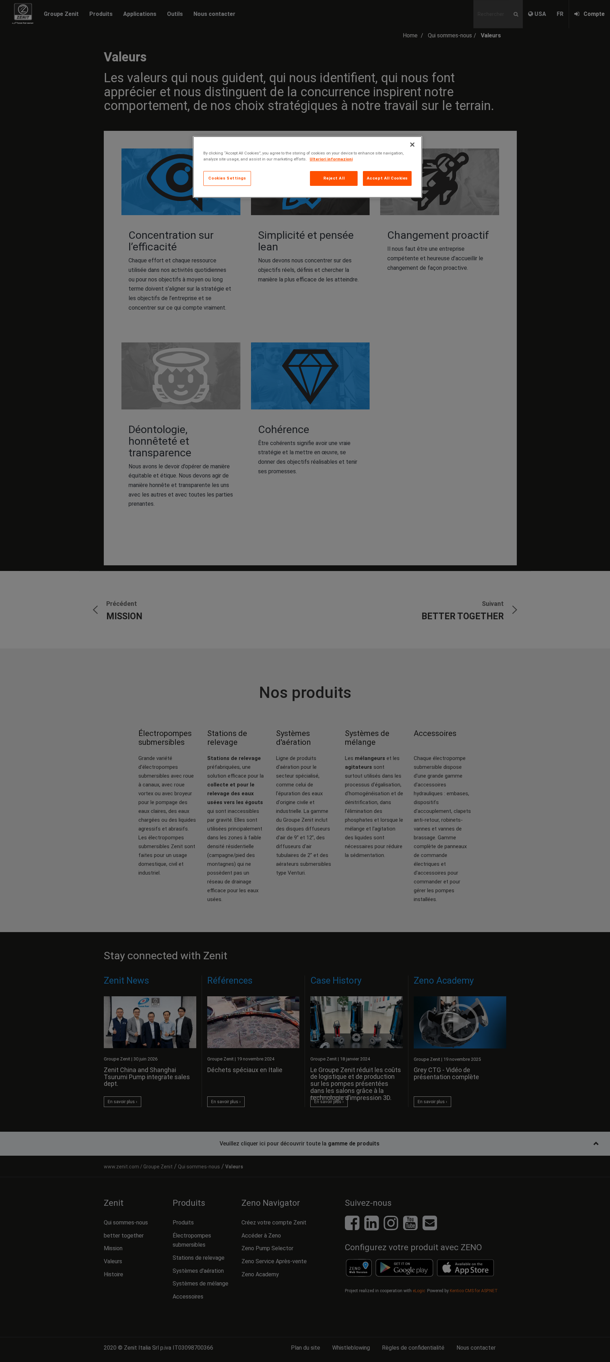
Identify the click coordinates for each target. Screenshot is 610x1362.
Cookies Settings (227, 178)
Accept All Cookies (387, 178)
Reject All (334, 178)
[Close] (412, 144)
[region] (307, 167)
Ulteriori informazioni (331, 159)
